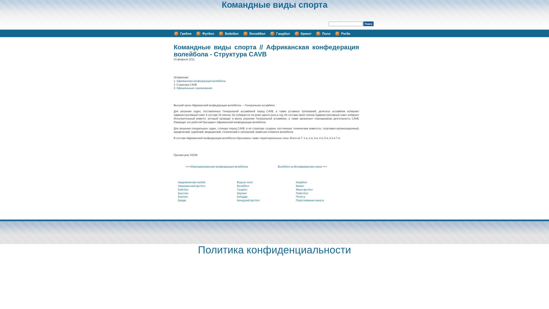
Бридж (182, 200)
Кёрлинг (242, 193)
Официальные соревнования (194, 88)
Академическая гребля (191, 182)
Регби (345, 33)
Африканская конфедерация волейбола (201, 81)
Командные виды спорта (274, 4)
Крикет (306, 33)
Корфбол (301, 182)
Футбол (208, 33)
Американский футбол (191, 186)
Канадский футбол (248, 200)
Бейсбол (232, 33)
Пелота (300, 196)
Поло (326, 33)
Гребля (186, 33)
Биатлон (183, 193)
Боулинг (183, 196)
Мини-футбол (304, 189)
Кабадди (242, 196)
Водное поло (245, 182)
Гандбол (283, 33)
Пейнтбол (302, 193)
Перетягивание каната (310, 200)
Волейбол (257, 33)
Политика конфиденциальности (274, 250)
